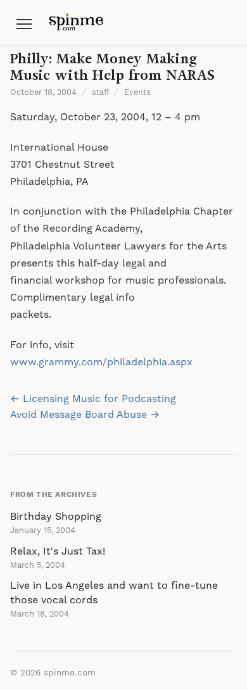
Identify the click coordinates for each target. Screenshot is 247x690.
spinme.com (70, 673)
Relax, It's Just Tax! (57, 551)
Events (137, 92)
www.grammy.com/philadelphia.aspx (101, 362)
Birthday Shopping (55, 516)
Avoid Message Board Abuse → (85, 414)
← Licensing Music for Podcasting (93, 398)
